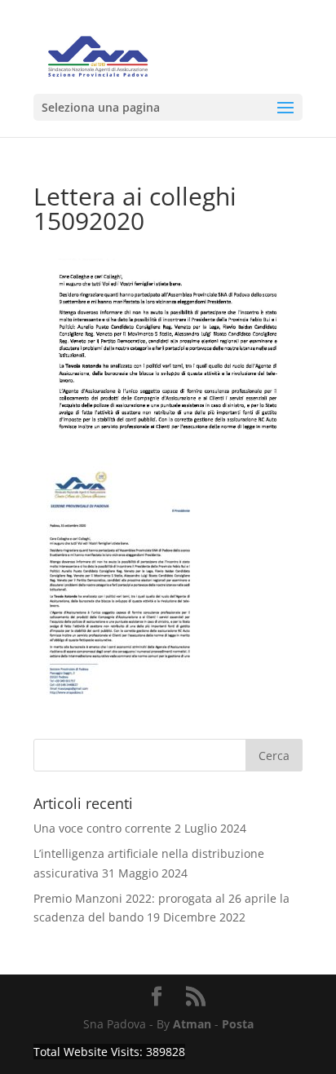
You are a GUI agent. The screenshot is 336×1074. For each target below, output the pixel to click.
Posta (238, 1024)
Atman (192, 1024)
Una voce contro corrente (102, 828)
